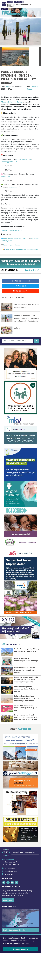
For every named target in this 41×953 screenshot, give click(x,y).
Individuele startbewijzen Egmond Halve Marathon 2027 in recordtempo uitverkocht (26, 698)
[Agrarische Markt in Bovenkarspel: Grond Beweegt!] (7, 661)
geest (12, 245)
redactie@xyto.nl (11, 871)
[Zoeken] (36, 341)
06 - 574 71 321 (29, 270)
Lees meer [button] (25, 943)
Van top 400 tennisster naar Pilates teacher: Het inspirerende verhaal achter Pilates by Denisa (26, 318)
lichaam (6, 245)
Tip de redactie (22, 291)
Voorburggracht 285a (9, 162)
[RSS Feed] (17, 882)
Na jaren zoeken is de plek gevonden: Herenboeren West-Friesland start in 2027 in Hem (26, 717)
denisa (17, 245)
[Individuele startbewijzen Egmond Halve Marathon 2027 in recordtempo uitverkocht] (7, 699)
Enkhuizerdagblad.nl (15, 2)
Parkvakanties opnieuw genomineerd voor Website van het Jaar (26, 689)
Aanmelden (7, 900)
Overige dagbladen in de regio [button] (14, 930)
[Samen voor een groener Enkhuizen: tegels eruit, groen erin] (7, 708)
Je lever (17, 328)
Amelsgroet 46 (14, 187)
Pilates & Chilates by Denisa (11, 102)
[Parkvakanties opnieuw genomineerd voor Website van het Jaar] (7, 689)
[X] (8, 882)
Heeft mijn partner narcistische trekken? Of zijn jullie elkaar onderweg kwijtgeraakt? (26, 679)
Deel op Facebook (22, 281)
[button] (1, 56)
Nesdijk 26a (5, 176)
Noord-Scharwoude (23, 159)
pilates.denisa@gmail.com (12, 230)
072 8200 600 (10, 868)
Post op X (22, 286)
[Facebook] (4, 882)
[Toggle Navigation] (37, 3)
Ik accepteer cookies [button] (20, 949)
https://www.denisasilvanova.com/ (16, 238)
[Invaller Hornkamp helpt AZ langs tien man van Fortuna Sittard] (7, 652)
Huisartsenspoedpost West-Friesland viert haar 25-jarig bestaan (25, 670)
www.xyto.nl (9, 874)
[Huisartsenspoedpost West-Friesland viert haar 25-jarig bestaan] (7, 671)
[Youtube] (12, 882)
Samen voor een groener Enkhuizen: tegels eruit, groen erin (25, 707)
